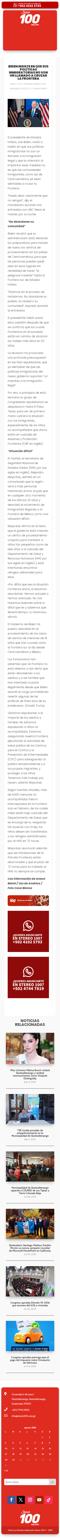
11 (13, 1448)
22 (43, 1454)
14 (35, 1448)
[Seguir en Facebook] (12, 1500)
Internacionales (32, 83)
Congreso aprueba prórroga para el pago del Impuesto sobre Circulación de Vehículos (30, 1360)
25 (13, 1459)
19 (20, 1454)
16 (50, 1448)
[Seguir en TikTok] (49, 1500)
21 (35, 1454)
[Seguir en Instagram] (30, 1500)
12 (20, 1448)
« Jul (6, 1470)
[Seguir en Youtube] (39, 1500)
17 (6, 1454)
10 (6, 1448)
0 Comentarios (39, 88)
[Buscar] (52, 1482)
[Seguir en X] (21, 1500)
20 (28, 1454)
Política (24, 88)
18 (13, 1454)
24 (6, 1459)
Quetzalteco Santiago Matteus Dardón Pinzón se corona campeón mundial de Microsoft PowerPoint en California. (30, 1248)
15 (43, 1448)
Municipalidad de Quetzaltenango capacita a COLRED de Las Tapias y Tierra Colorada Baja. (30, 1190)
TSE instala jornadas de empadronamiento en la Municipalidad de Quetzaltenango (30, 1133)
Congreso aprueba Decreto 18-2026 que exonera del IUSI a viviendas (30, 1304)
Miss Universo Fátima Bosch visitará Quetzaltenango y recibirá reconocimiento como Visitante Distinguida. (30, 1074)
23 (50, 1454)
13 (27, 1448)
